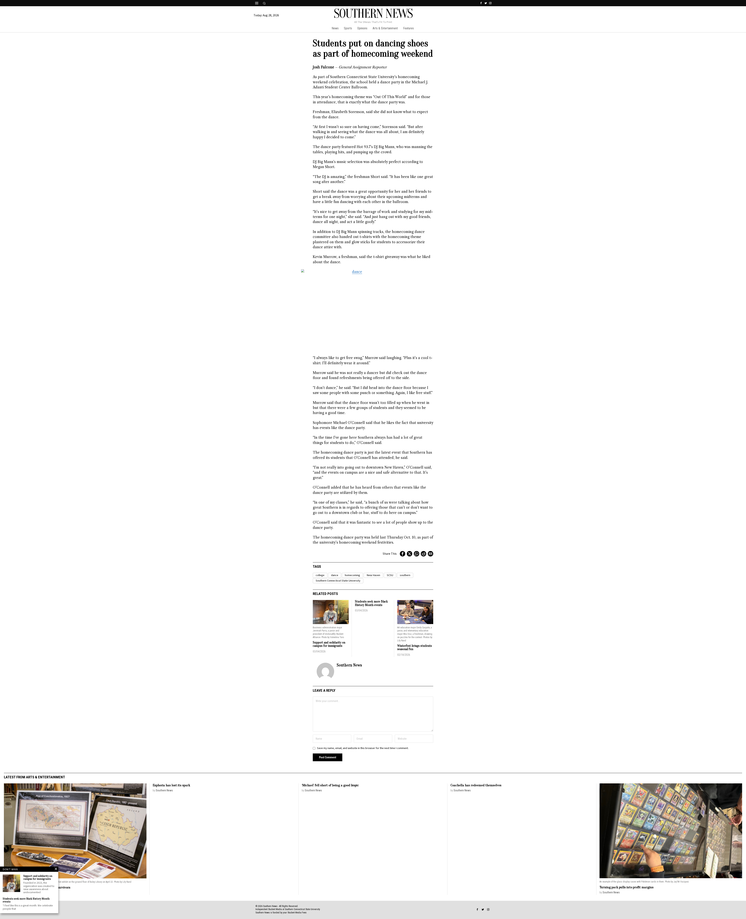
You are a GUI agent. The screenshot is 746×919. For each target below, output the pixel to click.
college (320, 575)
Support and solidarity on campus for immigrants (329, 644)
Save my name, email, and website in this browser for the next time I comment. (363, 748)
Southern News (349, 665)
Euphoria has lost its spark (171, 785)
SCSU (390, 575)
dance (334, 575)
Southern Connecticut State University (338, 581)
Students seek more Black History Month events (371, 603)
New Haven (373, 575)
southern (405, 575)
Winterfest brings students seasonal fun (414, 647)
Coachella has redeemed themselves (476, 785)
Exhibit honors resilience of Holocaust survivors (37, 887)
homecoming (352, 575)
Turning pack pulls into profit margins (627, 887)
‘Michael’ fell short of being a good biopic (330, 785)
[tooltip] (481, 3)
